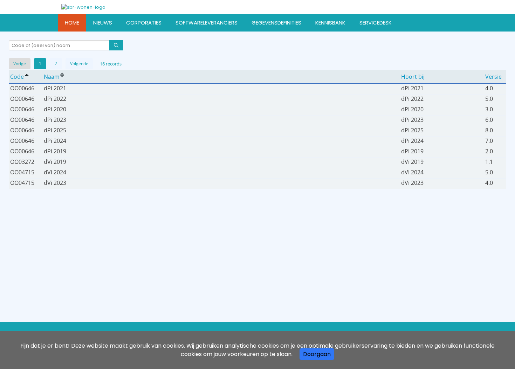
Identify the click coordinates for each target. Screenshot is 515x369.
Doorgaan (317, 354)
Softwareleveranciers (207, 22)
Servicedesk (375, 22)
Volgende (79, 64)
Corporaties (144, 22)
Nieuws (102, 22)
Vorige (19, 64)
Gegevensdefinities (276, 22)
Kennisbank (330, 22)
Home (72, 22)
